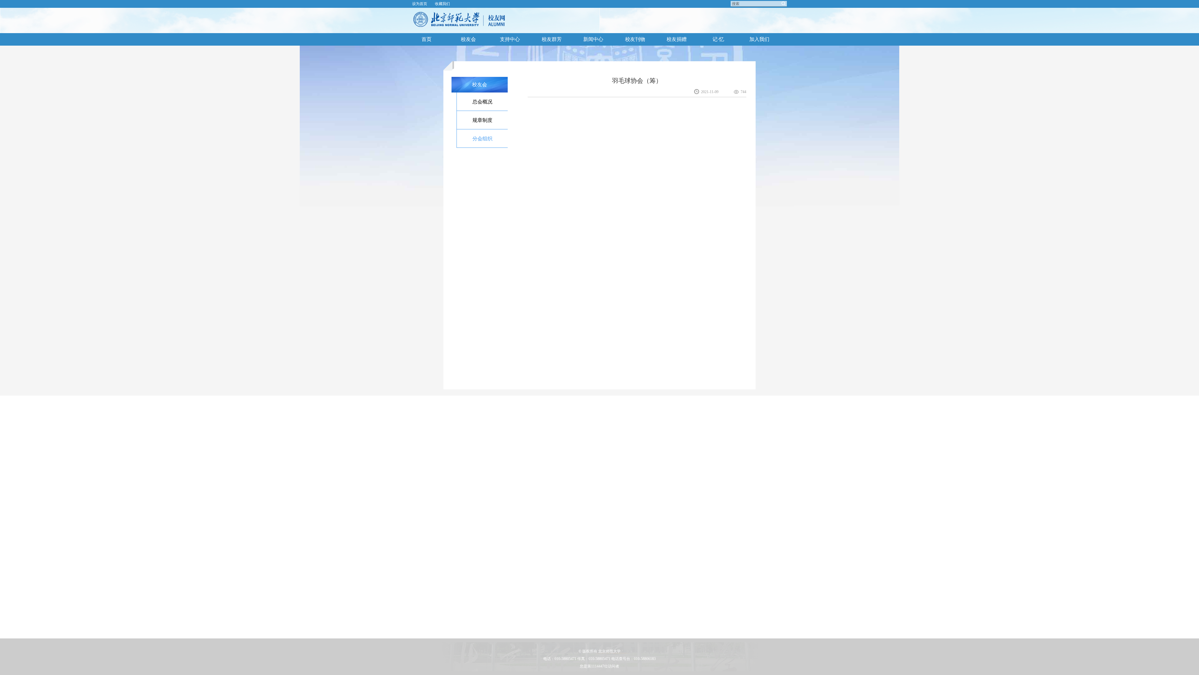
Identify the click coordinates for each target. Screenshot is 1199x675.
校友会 (468, 39)
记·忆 (718, 39)
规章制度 (482, 120)
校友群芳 (552, 39)
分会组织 (482, 138)
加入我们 (759, 39)
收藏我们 (442, 4)
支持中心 (510, 39)
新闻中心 (593, 39)
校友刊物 (635, 39)
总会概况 (482, 101)
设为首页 (419, 4)
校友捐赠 (677, 39)
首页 (427, 39)
